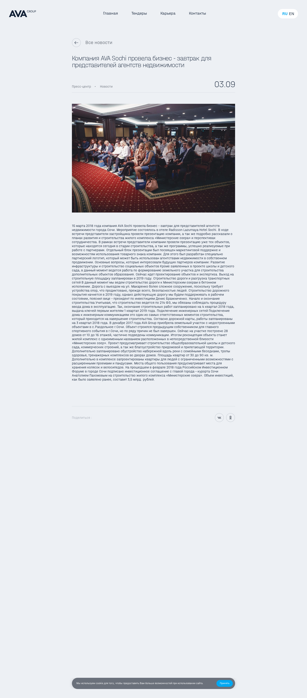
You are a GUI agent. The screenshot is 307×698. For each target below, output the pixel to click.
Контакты (197, 13)
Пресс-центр (81, 86)
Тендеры (139, 13)
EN (291, 13)
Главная (110, 13)
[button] (224, 683)
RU (285, 13)
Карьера (168, 13)
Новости (106, 86)
